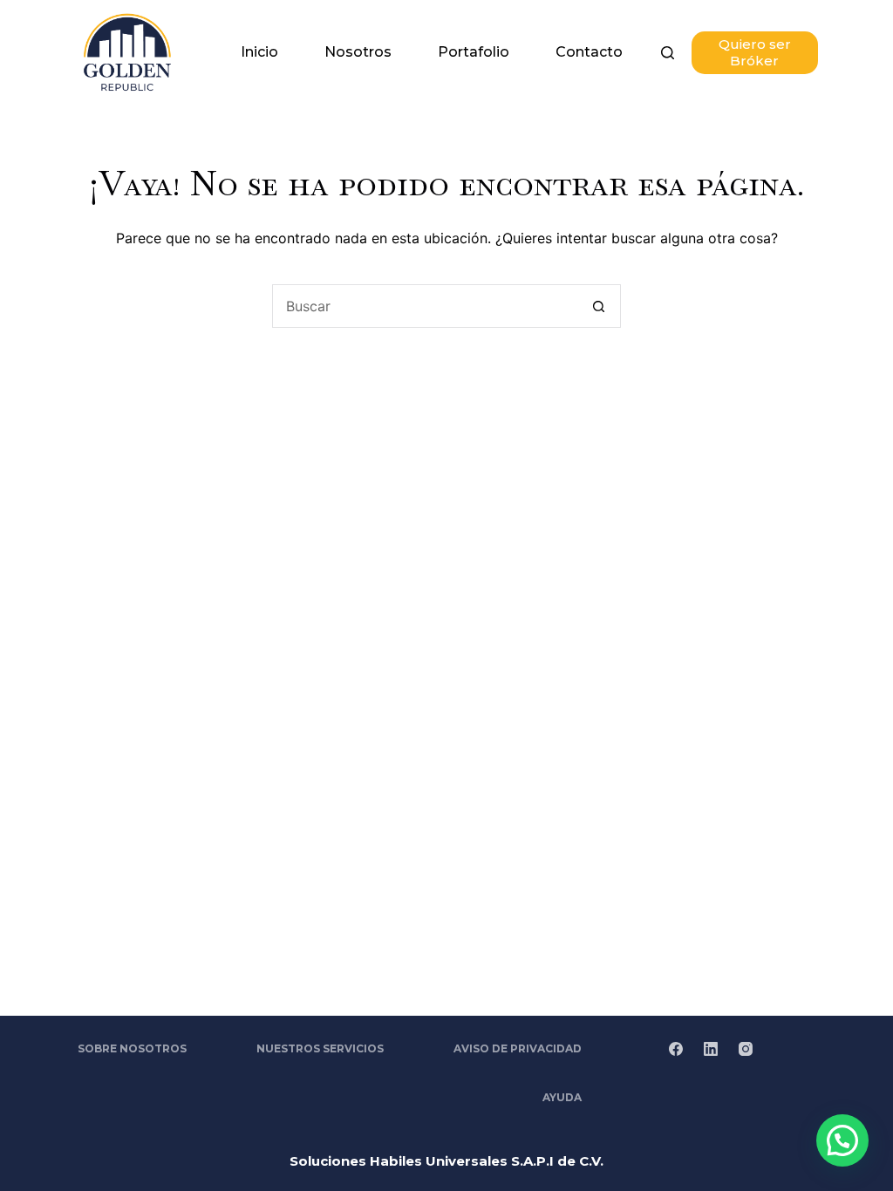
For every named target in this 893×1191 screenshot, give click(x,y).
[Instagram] (746, 1049)
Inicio (259, 52)
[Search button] (599, 306)
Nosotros (358, 52)
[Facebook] (676, 1049)
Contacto (589, 52)
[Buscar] (667, 52)
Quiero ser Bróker (755, 53)
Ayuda (562, 1097)
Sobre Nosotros (132, 1048)
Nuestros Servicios (320, 1048)
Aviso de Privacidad (517, 1048)
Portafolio (473, 52)
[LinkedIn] (711, 1049)
